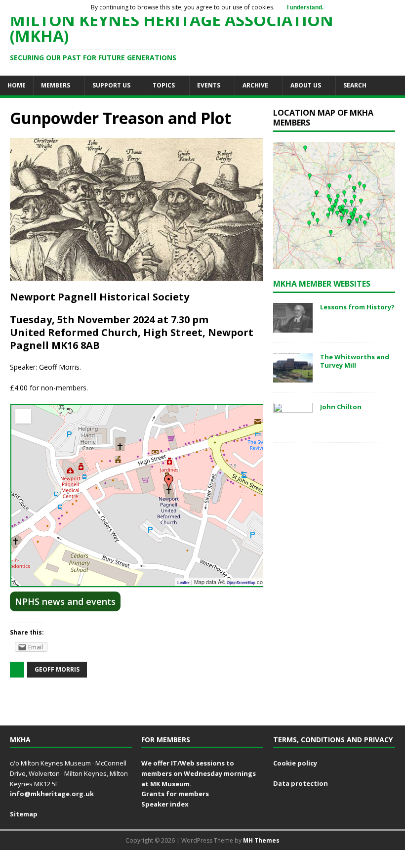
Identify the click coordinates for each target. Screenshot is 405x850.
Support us (111, 85)
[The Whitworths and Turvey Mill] (293, 377)
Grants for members (175, 793)
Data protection (300, 783)
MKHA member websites (321, 283)
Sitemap (24, 813)
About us (305, 85)
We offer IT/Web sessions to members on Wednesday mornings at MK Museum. (198, 773)
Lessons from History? (357, 306)
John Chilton (341, 406)
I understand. (305, 7)
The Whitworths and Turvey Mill (354, 361)
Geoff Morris (57, 669)
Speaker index (165, 804)
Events (208, 85)
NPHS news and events (65, 601)
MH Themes (261, 840)
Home (16, 85)
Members (55, 85)
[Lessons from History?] (293, 327)
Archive (255, 85)
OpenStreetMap (241, 582)
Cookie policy (295, 763)
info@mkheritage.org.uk (52, 793)
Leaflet (183, 582)
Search (354, 85)
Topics (164, 85)
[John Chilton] (293, 426)
